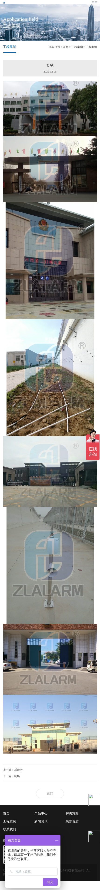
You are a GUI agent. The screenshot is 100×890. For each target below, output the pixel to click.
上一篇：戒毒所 (13, 769)
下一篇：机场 (11, 776)
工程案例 (9, 47)
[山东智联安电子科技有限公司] (4, 2)
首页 (66, 47)
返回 (50, 794)
